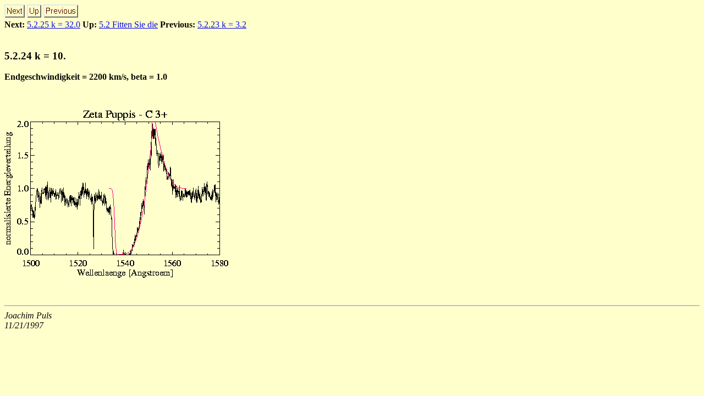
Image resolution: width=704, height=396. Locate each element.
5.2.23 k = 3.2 (221, 24)
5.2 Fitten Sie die (128, 24)
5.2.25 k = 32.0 (53, 24)
